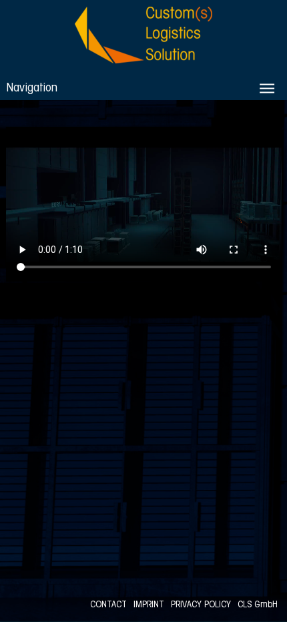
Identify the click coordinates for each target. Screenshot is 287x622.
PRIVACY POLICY (201, 605)
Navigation (31, 88)
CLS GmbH (258, 605)
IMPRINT (148, 605)
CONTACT (108, 605)
